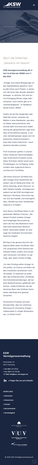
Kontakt (7, 404)
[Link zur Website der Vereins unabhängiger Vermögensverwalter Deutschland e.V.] (19, 434)
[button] (34, 5)
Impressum (8, 396)
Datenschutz (9, 400)
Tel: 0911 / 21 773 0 (11, 369)
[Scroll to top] (34, 461)
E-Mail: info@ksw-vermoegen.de (16, 374)
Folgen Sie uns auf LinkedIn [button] (21, 381)
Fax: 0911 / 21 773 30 (12, 372)
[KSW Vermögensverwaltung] (12, 5)
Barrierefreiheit (9, 408)
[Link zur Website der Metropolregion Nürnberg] (19, 444)
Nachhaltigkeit (9, 413)
